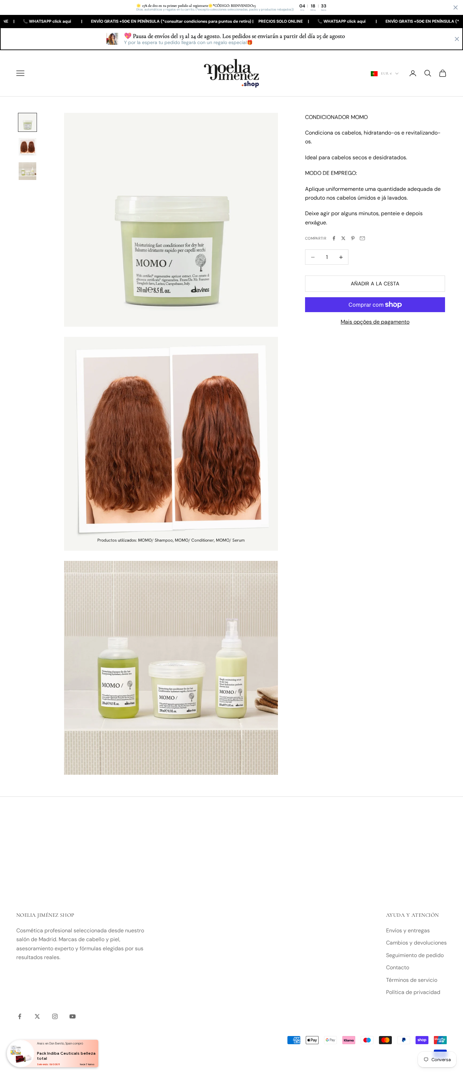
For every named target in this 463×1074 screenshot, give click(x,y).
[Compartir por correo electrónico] (362, 238)
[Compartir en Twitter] (343, 238)
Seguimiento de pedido (415, 955)
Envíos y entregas (408, 930)
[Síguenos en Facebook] (19, 1016)
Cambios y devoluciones (416, 942)
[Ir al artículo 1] (27, 122)
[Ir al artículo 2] (27, 146)
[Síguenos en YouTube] (72, 1016)
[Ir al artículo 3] (27, 171)
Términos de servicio (411, 980)
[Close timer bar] (455, 7)
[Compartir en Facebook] (334, 238)
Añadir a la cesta (375, 283)
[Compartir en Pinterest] (353, 238)
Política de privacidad (413, 992)
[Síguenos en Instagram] (55, 1016)
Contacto (397, 967)
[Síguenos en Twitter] (37, 1016)
